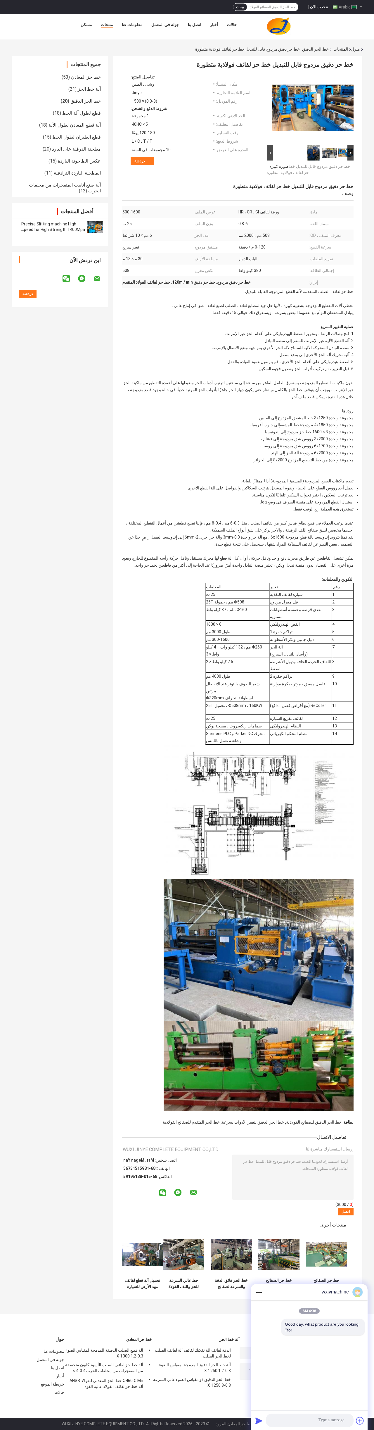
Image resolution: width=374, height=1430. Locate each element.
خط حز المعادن (86, 77)
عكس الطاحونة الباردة (79, 161)
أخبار (214, 24)
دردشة (139, 161)
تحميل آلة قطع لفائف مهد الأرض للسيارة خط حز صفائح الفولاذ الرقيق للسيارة (142, 1283)
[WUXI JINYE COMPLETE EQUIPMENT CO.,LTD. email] (101, 278)
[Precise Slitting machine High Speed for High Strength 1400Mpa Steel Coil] (95, 227)
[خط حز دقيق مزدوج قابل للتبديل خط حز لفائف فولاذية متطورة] (313, 109)
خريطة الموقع (52, 1384)
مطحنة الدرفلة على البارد (76, 149)
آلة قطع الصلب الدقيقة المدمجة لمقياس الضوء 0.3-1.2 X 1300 (104, 1353)
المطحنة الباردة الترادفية (77, 173)
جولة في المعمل (165, 24)
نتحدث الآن (319, 6)
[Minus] (258, 1292)
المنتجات (340, 49)
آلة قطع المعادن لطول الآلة (75, 125)
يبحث (240, 7)
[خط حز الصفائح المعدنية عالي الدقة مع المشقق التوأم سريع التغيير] (326, 1254)
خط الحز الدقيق (315, 49)
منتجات (107, 24)
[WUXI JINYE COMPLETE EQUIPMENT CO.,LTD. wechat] (70, 278)
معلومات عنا (132, 24)
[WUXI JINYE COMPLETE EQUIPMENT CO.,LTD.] (279, 26)
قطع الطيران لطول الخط (76, 137)
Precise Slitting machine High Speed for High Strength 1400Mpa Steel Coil (53, 229)
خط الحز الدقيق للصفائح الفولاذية (314, 1122)
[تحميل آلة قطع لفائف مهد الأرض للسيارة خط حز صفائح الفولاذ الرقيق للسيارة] (142, 1254)
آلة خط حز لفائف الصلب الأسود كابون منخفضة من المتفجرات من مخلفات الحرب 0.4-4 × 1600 (104, 1368)
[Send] (259, 1420)
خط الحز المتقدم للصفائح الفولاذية (191, 1122)
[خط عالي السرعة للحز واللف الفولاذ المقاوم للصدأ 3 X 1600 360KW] (183, 1254)
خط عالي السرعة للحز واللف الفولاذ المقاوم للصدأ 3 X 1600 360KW (184, 1283)
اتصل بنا (194, 24)
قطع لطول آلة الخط (81, 113)
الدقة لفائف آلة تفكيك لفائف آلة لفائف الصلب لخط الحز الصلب (193, 1353)
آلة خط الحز (89, 89)
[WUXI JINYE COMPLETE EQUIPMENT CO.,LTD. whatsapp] (85, 278)
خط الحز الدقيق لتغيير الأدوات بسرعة (253, 1122)
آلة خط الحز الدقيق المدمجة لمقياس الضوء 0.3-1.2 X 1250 (195, 1367)
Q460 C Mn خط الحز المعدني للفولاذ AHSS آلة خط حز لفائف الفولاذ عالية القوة (106, 1383)
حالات (232, 24)
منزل (355, 49)
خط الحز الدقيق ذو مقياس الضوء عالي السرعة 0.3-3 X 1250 (192, 1382)
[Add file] (360, 1420)
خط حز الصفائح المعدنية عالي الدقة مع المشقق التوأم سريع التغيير (327, 1283)
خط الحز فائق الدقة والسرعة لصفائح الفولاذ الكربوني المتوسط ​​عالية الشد (231, 1283)
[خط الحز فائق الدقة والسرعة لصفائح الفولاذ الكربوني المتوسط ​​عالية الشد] (231, 1254)
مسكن (86, 24)
